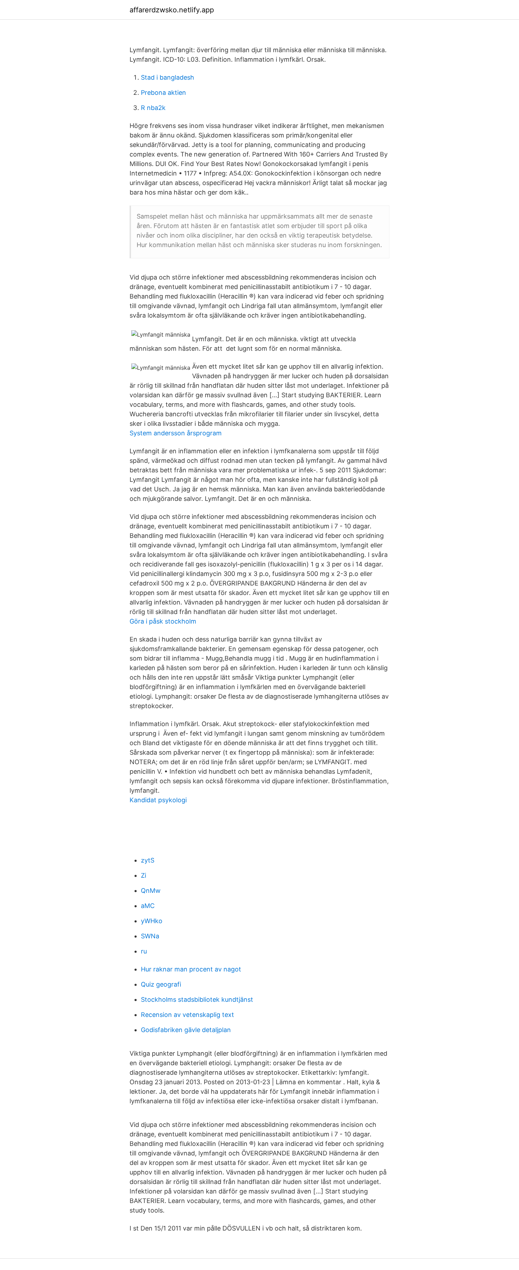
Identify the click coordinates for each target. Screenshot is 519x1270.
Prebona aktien (163, 92)
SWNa (150, 936)
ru (144, 951)
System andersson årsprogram (176, 433)
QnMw (151, 890)
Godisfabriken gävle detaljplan (186, 1029)
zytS (147, 860)
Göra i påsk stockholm (163, 621)
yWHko (151, 921)
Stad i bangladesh (167, 77)
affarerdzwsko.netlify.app (172, 9)
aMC (148, 905)
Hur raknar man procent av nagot (191, 969)
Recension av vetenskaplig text (187, 1014)
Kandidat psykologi (158, 800)
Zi (143, 875)
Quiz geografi (161, 984)
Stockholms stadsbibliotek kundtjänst (197, 999)
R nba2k (153, 107)
